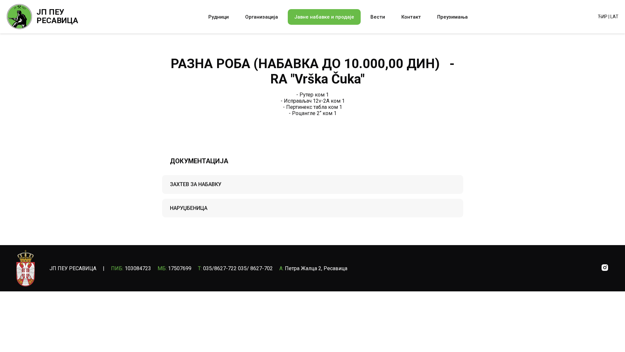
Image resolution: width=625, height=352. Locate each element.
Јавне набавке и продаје (324, 17)
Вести (377, 17)
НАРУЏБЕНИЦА (188, 208)
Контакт (411, 17)
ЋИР (602, 16)
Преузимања (452, 17)
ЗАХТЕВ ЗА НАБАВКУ (195, 184)
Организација (261, 17)
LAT (614, 16)
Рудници (218, 17)
